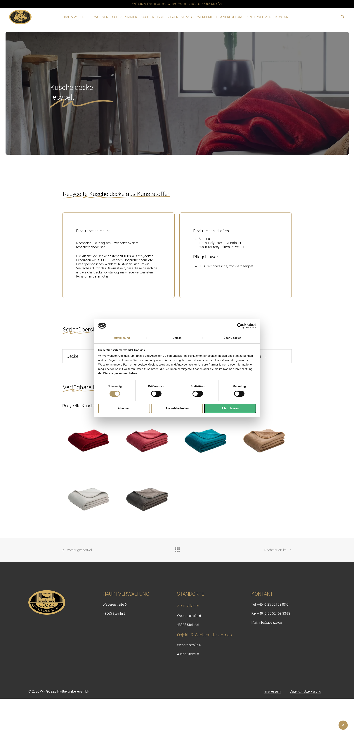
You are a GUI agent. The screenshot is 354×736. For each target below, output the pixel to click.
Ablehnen (124, 408)
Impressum (272, 691)
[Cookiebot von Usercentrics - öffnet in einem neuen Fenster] (240, 326)
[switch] (156, 394)
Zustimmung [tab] (122, 337)
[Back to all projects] (177, 549)
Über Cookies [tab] (232, 337)
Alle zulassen (230, 408)
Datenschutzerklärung (305, 691)
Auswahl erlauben (177, 408)
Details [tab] (177, 337)
